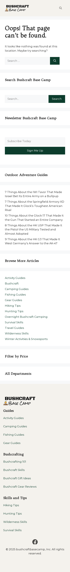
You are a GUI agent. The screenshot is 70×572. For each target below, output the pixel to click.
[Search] (55, 61)
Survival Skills (14, 322)
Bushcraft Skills (14, 470)
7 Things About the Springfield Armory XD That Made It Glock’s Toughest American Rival (34, 206)
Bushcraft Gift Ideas (17, 478)
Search (57, 98)
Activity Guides (15, 278)
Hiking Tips (13, 305)
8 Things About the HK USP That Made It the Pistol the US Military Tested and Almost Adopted (33, 229)
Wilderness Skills (17, 333)
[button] (60, 8)
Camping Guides (17, 289)
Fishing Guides (15, 294)
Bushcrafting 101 (14, 461)
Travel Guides (14, 328)
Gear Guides (13, 300)
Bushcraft (12, 283)
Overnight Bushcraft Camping (26, 316)
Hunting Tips (14, 311)
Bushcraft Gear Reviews (20, 486)
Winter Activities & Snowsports (26, 339)
